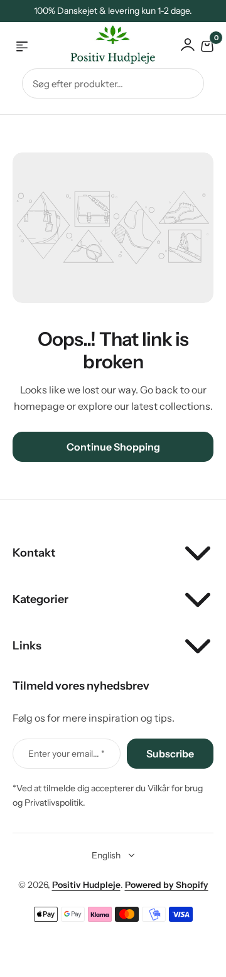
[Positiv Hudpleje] (103, 46)
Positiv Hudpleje (86, 884)
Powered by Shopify (166, 884)
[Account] (187, 44)
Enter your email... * (66, 753)
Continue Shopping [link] (113, 446)
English (106, 855)
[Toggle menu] (22, 46)
